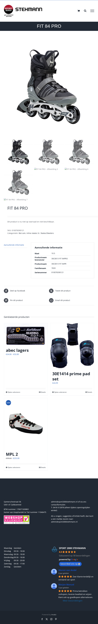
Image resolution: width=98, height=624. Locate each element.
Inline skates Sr (33, 233)
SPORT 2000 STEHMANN (72, 548)
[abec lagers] (26, 334)
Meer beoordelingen (72, 600)
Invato (53, 614)
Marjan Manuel (66, 584)
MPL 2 (12, 454)
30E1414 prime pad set (71, 376)
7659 (53, 268)
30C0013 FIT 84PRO (59, 258)
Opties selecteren (14, 392)
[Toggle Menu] (92, 11)
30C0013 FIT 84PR (58, 264)
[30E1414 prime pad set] (72, 345)
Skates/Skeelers (47, 233)
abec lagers (17, 350)
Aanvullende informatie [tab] (14, 245)
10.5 (53, 253)
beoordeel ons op (69, 563)
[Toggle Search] (85, 10)
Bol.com (22, 233)
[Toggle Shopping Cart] (78, 10)
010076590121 (57, 272)
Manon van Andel (67, 570)
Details (43, 392)
